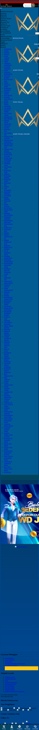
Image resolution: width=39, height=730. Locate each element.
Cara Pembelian (10, 660)
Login (11, 729)
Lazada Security (10, 689)
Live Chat (35, 729)
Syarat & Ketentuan (11, 682)
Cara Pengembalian (11, 665)
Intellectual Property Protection (14, 691)
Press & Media (9, 686)
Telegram (19, 729)
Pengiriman (8, 662)
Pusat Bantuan (9, 658)
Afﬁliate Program (10, 679)
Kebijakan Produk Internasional (15, 663)
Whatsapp (27, 729)
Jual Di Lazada (9, 688)
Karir (6, 680)
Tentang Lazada (10, 677)
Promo (4, 729)
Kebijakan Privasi (10, 684)
